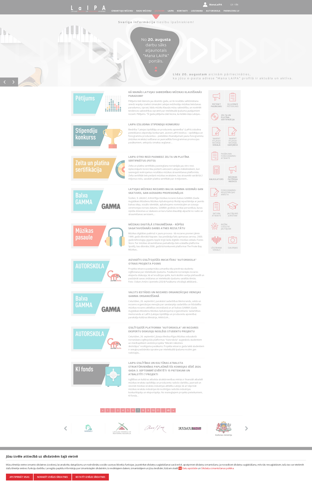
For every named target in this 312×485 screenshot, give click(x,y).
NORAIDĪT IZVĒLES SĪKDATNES (52, 477)
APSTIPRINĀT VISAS (19, 477)
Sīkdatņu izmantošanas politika (217, 468)
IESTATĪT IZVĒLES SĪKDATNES (90, 477)
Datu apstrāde (190, 468)
